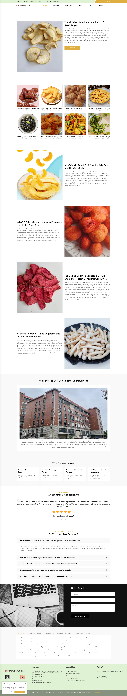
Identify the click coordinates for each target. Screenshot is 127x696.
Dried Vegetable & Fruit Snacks (75, 680)
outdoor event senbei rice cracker (66, 656)
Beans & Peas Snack (72, 678)
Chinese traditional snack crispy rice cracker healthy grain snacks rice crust (99, 109)
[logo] (22, 5)
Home (45, 5)
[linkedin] (102, 676)
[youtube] (105, 676)
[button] (61, 519)
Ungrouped (69, 683)
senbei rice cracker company (81, 644)
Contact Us (101, 5)
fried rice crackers (98, 647)
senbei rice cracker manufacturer (46, 638)
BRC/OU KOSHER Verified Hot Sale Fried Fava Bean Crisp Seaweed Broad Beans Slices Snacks (99, 137)
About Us (56, 5)
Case (90, 5)
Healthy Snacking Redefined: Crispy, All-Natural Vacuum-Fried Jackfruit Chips (51, 109)
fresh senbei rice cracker (25, 650)
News (80, 5)
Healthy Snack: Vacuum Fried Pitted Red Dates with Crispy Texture (28, 109)
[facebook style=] (106, 1)
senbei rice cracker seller (25, 644)
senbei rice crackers (86, 653)
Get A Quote (72, 47)
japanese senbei (76, 650)
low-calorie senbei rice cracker (68, 653)
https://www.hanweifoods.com (43, 682)
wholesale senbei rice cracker (84, 638)
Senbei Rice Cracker (72, 671)
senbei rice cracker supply (43, 644)
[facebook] (98, 676)
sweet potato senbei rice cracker (27, 647)
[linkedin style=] (108, 1)
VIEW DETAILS (28, 96)
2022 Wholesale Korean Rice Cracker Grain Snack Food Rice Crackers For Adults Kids (52, 137)
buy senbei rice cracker (65, 638)
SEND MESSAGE (80, 616)
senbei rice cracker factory (45, 641)
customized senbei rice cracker (64, 641)
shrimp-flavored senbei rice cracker (42, 656)
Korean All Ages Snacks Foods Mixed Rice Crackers (75, 137)
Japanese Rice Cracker (73, 673)
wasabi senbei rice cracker (61, 650)
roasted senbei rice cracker (48, 653)
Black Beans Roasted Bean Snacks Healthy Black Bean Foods (27, 137)
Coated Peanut (70, 676)
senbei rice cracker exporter (85, 641)
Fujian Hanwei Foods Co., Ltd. (28, 1)
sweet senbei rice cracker (42, 650)
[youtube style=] (109, 1)
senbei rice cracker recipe (25, 638)
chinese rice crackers (101, 653)
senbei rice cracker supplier (26, 641)
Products (68, 5)
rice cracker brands (23, 656)
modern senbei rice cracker (62, 644)
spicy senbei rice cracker (47, 647)
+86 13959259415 (43, 1)
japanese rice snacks (90, 650)
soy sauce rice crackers (83, 647)
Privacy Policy (96, 692)
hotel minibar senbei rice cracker (27, 653)
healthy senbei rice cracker (65, 647)
